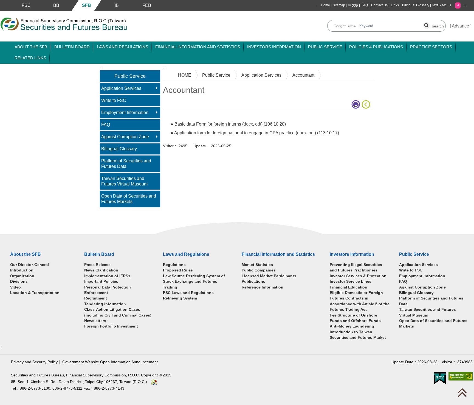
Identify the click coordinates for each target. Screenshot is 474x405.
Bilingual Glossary (415, 5)
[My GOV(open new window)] (440, 378)
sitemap (339, 5)
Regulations (174, 265)
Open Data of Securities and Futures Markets (128, 199)
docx (248, 124)
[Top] (463, 394)
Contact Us (379, 5)
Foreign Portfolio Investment (111, 326)
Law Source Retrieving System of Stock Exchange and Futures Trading (194, 281)
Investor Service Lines (350, 281)
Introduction (21, 270)
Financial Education (348, 287)
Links (395, 5)
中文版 (353, 5)
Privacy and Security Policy (34, 362)
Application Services (121, 88)
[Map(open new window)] (154, 382)
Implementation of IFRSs (107, 276)
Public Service (216, 75)
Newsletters (95, 321)
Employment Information (124, 112)
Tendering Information (105, 304)
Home (325, 5)
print (356, 104)
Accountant (303, 75)
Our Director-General (29, 265)
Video (15, 287)
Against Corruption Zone (125, 136)
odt (258, 124)
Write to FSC (113, 100)
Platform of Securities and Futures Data (126, 164)
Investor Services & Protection (358, 276)
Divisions (19, 281)
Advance (460, 26)
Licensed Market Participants (269, 276)
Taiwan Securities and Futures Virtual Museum (124, 181)
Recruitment (95, 298)
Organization (22, 276)
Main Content (176, 116)
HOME (184, 75)
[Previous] (367, 104)
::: (317, 5)
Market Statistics (257, 265)
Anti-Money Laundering (352, 326)
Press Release (97, 265)
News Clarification (101, 270)
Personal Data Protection (107, 287)
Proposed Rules (178, 270)
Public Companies (259, 270)
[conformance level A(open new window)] (460, 376)
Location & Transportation (35, 293)
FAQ (365, 5)
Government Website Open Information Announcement (110, 362)
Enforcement (96, 293)
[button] (450, 5)
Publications (253, 281)
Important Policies (101, 281)
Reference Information (262, 287)
